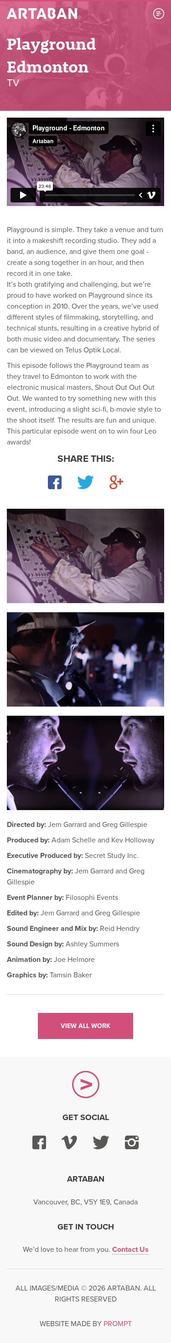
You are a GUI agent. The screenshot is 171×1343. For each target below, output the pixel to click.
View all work (85, 1026)
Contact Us (130, 1249)
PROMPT (118, 1323)
